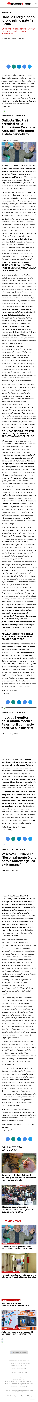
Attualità (7, 12)
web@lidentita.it (21, 1368)
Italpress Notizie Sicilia (13, 116)
